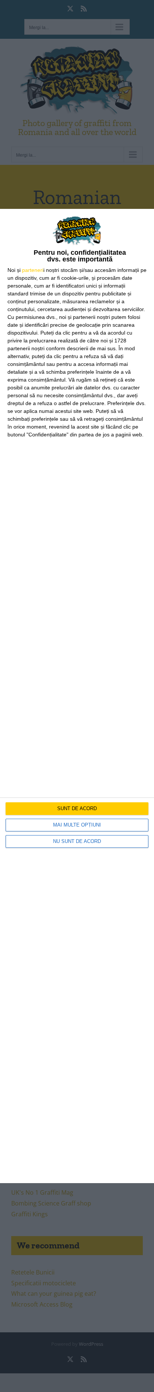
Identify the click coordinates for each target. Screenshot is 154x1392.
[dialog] (77, 696)
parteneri (32, 270)
